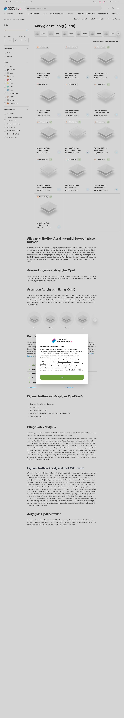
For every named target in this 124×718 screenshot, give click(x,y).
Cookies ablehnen (64, 362)
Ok (62, 377)
